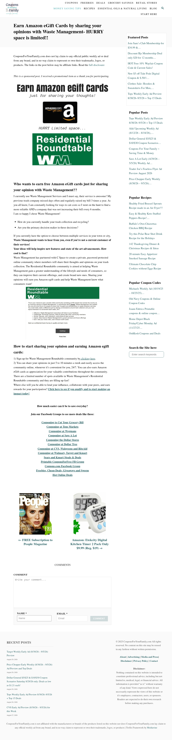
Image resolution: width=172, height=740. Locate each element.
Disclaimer (126, 660)
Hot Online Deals (63, 475)
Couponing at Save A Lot (62, 435)
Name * (22, 613)
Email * (62, 613)
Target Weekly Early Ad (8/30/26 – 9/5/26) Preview (27, 653)
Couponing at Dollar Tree (62, 444)
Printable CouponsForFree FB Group (62, 462)
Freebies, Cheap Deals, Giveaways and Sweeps (62, 470)
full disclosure (97, 65)
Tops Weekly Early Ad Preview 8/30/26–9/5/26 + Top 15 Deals (29, 696)
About (123, 657)
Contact (154, 660)
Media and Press (149, 657)
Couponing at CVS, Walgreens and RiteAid (62, 449)
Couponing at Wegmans (62, 431)
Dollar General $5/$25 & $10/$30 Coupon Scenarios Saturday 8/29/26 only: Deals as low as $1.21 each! (29, 681)
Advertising (134, 657)
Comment (21, 574)
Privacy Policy (140, 660)
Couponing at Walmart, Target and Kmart (62, 453)
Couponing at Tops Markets (62, 427)
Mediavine (152, 727)
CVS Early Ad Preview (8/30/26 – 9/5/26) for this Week (28, 709)
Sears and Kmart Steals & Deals (62, 457)
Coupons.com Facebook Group (62, 466)
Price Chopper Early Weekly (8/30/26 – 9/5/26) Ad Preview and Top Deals (29, 666)
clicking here (87, 358)
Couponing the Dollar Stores (62, 440)
